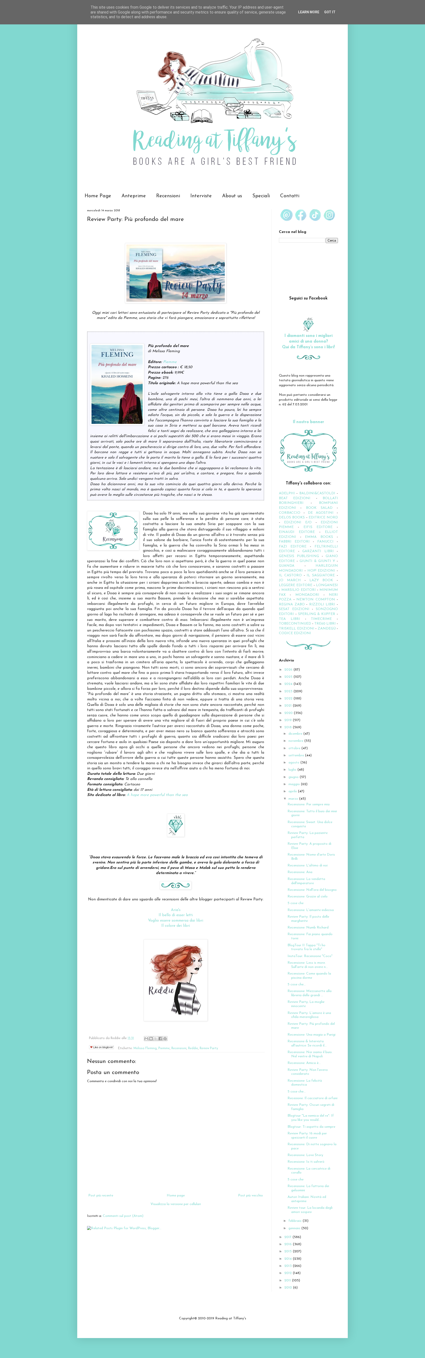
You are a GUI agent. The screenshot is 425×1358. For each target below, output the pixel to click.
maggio (294, 784)
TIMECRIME (321, 619)
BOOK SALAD (319, 508)
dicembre (295, 734)
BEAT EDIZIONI (294, 498)
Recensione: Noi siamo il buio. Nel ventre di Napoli (310, 1054)
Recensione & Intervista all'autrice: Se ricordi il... (307, 1043)
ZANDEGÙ (327, 628)
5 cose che (296, 903)
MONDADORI (307, 595)
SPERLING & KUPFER (316, 614)
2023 (288, 691)
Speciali (261, 196)
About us (232, 196)
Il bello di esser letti (176, 915)
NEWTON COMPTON (316, 599)
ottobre (294, 748)
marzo (293, 799)
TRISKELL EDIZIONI (297, 628)
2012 (288, 1273)
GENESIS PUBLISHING (299, 556)
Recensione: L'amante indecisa (311, 910)
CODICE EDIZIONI (295, 633)
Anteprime (133, 196)
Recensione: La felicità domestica (305, 1083)
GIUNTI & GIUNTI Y (317, 561)
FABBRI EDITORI (294, 542)
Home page (176, 1195)
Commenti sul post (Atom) (123, 1216)
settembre (296, 755)
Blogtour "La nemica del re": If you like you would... (311, 1118)
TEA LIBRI (289, 619)
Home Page (98, 196)
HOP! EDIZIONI (321, 571)
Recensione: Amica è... (304, 1063)
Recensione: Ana (300, 872)
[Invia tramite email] (146, 1038)
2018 (288, 727)
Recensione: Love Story (305, 1155)
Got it (329, 12)
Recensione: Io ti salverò (306, 1162)
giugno (294, 777)
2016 (288, 1244)
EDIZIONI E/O (298, 522)
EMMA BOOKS (319, 537)
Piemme (170, 362)
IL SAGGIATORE (321, 575)
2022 (288, 698)
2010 (288, 1288)
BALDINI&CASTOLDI (317, 493)
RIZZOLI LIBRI (322, 604)
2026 (288, 670)
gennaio (294, 1228)
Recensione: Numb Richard (308, 927)
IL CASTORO (290, 575)
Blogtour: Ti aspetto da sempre (311, 1127)
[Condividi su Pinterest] (165, 1038)
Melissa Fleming (145, 1048)
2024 (288, 684)
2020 (289, 713)
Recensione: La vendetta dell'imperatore (306, 881)
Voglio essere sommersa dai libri (175, 921)
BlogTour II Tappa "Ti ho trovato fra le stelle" (306, 947)
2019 (288, 720)
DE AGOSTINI (321, 513)
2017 (288, 1237)
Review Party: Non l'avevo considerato (308, 1072)
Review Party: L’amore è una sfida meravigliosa (309, 1015)
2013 (288, 1266)
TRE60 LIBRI (325, 624)
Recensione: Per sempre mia (309, 804)
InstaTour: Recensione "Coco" (310, 956)
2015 (288, 1251)
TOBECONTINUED (295, 624)
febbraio (295, 1221)
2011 (288, 1280)
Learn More (308, 12)
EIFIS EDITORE (318, 527)
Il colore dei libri (175, 926)
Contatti (289, 196)
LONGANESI (327, 585)
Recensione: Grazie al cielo (308, 896)
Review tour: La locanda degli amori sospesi (310, 1210)
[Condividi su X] (155, 1038)
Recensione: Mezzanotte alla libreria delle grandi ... (310, 993)
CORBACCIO (289, 513)
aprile (293, 791)
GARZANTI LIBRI (318, 551)
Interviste (201, 196)
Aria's (176, 910)
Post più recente (100, 1195)
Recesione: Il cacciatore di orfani (312, 1098)
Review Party (209, 1048)
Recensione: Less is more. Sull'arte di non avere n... (308, 965)
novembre (296, 741)
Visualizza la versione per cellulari (176, 1204)
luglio (292, 770)
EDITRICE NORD (323, 517)
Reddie (193, 1048)
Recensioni (168, 196)
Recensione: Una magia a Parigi (311, 1035)
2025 (288, 677)
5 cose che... (297, 984)
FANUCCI (325, 542)
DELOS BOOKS (292, 517)
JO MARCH (291, 580)
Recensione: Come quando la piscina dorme (309, 976)
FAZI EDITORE (292, 546)
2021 (288, 706)
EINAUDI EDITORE (297, 532)
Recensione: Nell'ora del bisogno (312, 890)
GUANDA (286, 566)
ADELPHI (287, 493)
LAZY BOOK (321, 580)
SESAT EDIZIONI (294, 609)
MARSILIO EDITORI (298, 590)
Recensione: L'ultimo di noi (308, 865)
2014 (288, 1259)
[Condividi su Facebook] (160, 1038)
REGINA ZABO (292, 604)
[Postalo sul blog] (151, 1038)
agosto (294, 762)
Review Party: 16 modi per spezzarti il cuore (307, 1136)
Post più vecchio (250, 1195)
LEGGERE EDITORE (295, 585)
